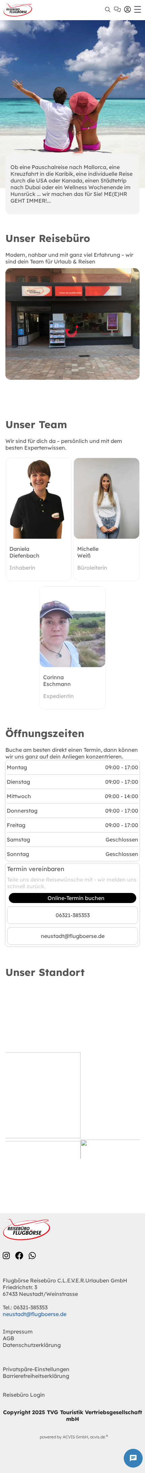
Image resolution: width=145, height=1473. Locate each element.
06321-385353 (73, 915)
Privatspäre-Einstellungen (36, 1369)
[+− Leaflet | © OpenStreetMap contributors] (72, 1075)
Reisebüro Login (24, 1394)
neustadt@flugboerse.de (73, 936)
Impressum (18, 1331)
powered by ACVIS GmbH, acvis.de (72, 1436)
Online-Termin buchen (76, 898)
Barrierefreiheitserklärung (36, 1376)
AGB (8, 1338)
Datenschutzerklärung (32, 1345)
